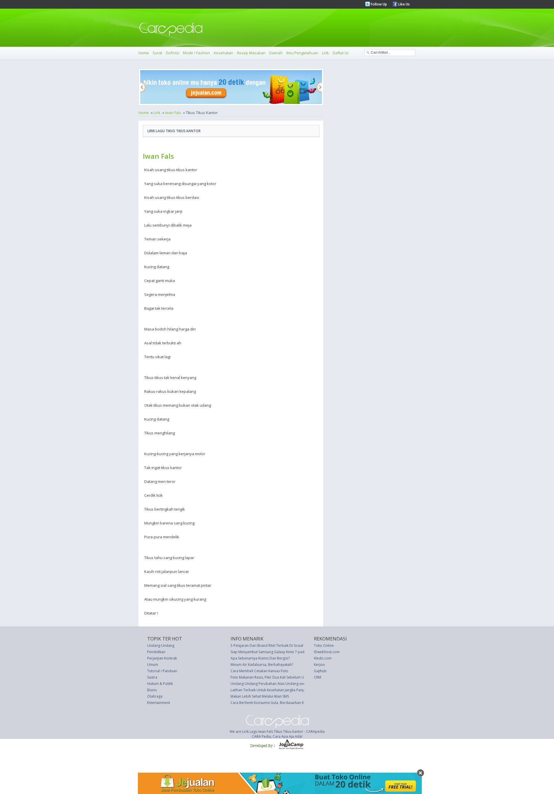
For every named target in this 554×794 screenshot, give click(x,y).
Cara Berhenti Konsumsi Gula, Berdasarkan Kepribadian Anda (281, 702)
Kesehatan (223, 52)
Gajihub (320, 670)
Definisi (172, 52)
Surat (157, 52)
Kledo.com (323, 658)
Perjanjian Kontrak (162, 658)
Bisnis (152, 689)
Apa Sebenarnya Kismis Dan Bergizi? (260, 658)
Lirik (325, 52)
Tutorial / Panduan (162, 670)
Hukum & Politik (160, 683)
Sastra (152, 677)
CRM (317, 677)
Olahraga (154, 696)
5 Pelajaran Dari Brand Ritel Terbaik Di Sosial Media (272, 645)
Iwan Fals (173, 112)
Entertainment (158, 702)
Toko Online (324, 645)
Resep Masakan (251, 52)
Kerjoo (319, 664)
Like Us (403, 4)
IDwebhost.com (327, 651)
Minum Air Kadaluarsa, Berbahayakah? (262, 664)
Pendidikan (156, 651)
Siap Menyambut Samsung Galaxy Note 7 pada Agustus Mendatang (285, 651)
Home (143, 52)
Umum (152, 664)
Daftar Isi (341, 52)
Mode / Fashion (196, 52)
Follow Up (378, 4)
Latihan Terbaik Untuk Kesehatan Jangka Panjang (270, 689)
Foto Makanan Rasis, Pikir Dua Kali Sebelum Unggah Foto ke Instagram (288, 677)
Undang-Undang (160, 645)
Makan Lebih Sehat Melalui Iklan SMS (260, 696)
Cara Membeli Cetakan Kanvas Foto (259, 670)
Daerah (275, 52)
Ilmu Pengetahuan (302, 52)
